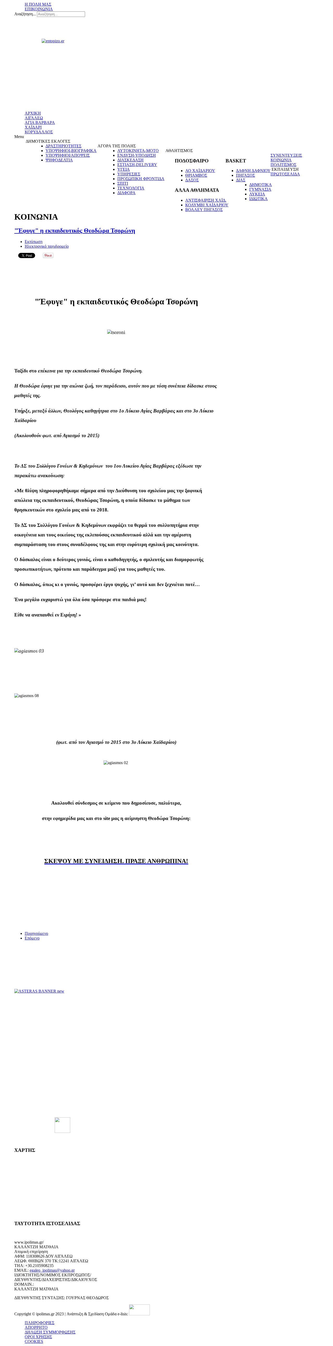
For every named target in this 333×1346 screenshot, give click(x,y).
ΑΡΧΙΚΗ (33, 113)
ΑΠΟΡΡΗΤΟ (36, 1327)
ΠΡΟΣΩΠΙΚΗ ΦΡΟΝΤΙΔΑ (140, 178)
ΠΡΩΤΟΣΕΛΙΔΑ (285, 174)
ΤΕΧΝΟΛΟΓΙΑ (130, 188)
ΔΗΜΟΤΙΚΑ (260, 184)
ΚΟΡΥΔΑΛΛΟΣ (39, 132)
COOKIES (34, 1341)
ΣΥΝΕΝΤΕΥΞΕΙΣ (286, 155)
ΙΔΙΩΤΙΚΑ (258, 198)
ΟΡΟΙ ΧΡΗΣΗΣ (38, 1337)
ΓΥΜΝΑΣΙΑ (260, 189)
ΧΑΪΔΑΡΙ (33, 127)
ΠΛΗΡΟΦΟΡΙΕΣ (39, 1323)
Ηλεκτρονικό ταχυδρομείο (47, 246)
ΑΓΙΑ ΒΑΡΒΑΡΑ (40, 122)
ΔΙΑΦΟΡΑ (126, 193)
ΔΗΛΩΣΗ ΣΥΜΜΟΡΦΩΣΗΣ (50, 1332)
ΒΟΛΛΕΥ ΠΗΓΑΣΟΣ (204, 209)
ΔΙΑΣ (240, 180)
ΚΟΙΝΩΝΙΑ (281, 160)
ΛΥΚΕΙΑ (257, 194)
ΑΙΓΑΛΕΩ (34, 118)
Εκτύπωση (33, 241)
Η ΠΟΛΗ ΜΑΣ (38, 4)
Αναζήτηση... (25, 14)
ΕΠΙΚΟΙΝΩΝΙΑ (39, 9)
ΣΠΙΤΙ (122, 183)
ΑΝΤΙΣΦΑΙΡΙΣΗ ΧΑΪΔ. (205, 200)
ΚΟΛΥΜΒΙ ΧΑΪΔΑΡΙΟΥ (206, 205)
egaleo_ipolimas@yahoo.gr (52, 1270)
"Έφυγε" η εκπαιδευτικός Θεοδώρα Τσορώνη (74, 230)
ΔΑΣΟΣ (192, 180)
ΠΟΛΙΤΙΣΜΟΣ (283, 164)
